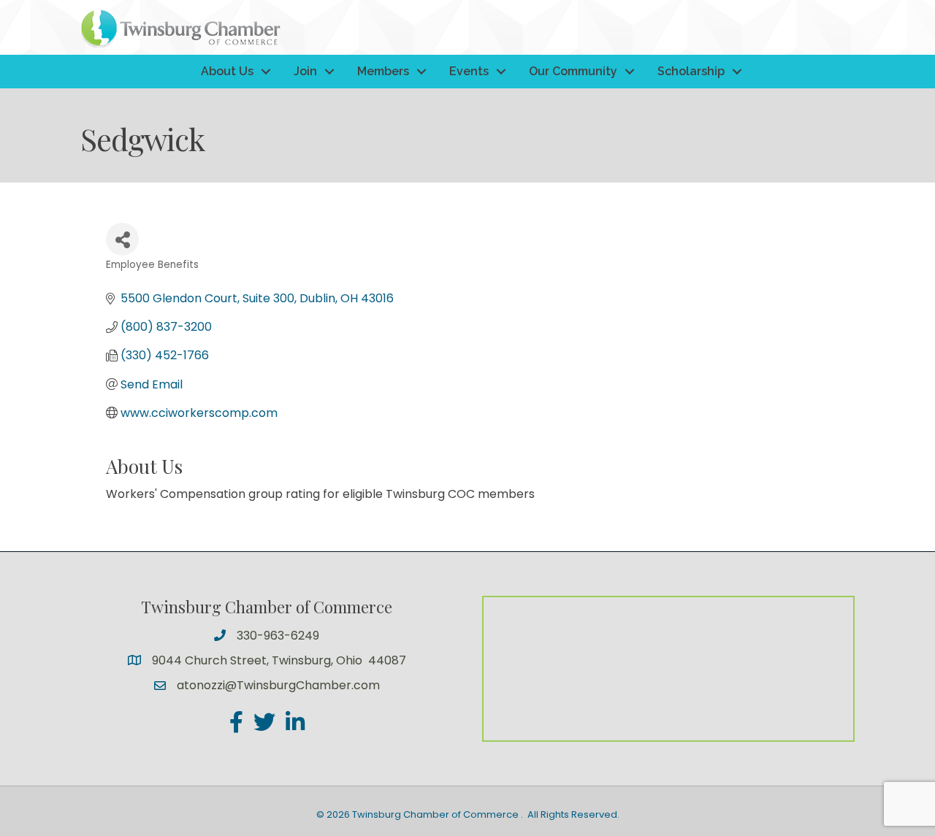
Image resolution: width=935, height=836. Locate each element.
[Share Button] (122, 239)
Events (469, 71)
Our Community (573, 71)
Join (305, 71)
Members (383, 71)
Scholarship (691, 71)
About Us (227, 71)
